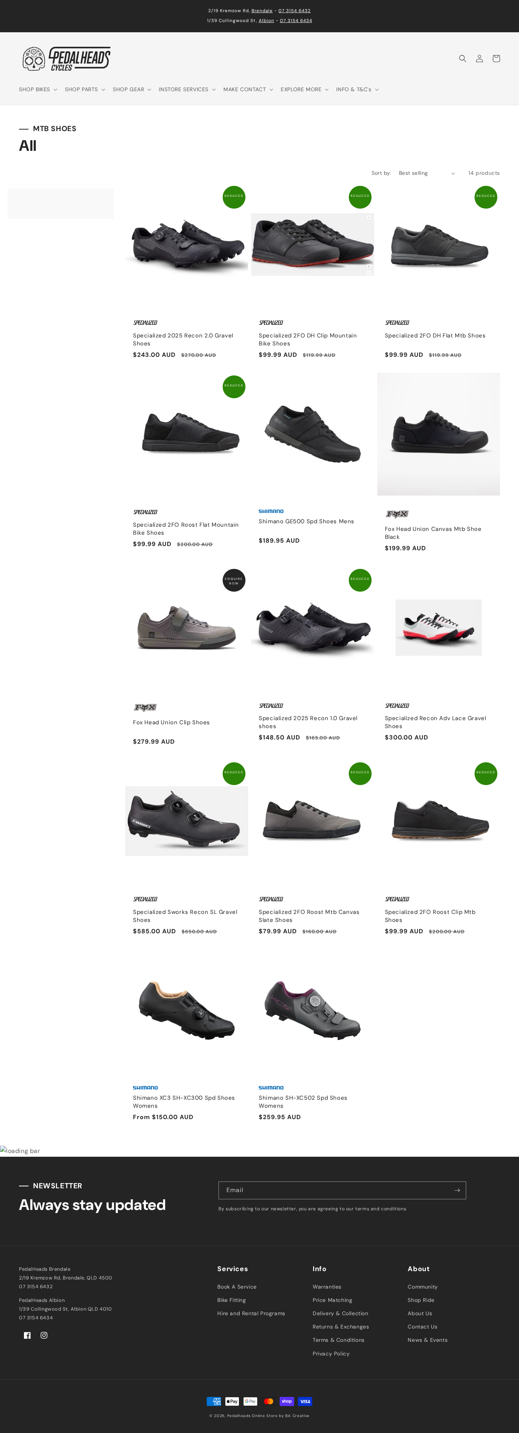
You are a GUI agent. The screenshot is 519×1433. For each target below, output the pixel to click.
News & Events (428, 1339)
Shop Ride (421, 1300)
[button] (37, 89)
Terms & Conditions (339, 1339)
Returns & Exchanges (341, 1326)
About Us (420, 1313)
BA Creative (297, 1415)
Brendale (262, 11)
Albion (266, 21)
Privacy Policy (331, 1353)
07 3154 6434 (296, 21)
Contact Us (422, 1326)
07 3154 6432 (294, 11)
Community (423, 1286)
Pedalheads (239, 1415)
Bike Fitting (231, 1300)
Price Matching (332, 1300)
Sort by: (381, 172)
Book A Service (236, 1286)
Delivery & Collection (341, 1313)
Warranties (327, 1286)
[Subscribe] (457, 1190)
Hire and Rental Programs (251, 1313)
